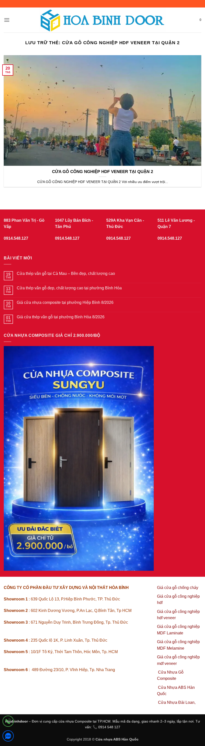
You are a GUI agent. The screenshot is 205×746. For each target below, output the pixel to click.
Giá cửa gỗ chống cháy (177, 587)
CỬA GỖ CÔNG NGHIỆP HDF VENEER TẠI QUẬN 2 (102, 171)
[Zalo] (8, 737)
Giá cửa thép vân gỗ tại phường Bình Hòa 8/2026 (60, 317)
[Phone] (8, 722)
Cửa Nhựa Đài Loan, (177, 702)
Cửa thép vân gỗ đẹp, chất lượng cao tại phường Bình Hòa (69, 288)
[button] (7, 20)
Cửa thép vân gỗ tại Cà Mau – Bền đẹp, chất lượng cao (66, 273)
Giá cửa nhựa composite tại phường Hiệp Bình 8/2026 (65, 302)
